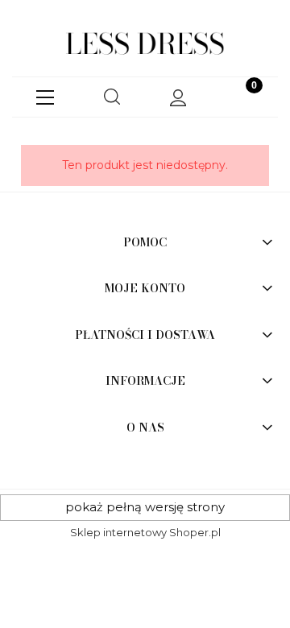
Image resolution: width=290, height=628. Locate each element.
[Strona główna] (145, 44)
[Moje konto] (178, 97)
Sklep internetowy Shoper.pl (145, 532)
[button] (45, 94)
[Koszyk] (245, 97)
